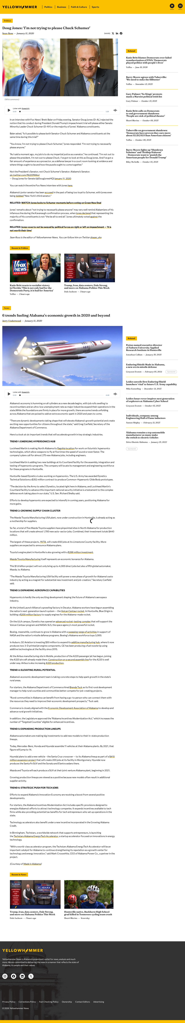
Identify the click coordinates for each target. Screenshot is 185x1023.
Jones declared (83, 213)
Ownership (67, 1001)
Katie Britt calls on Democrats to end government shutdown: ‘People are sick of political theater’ (145, 113)
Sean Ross (7, 33)
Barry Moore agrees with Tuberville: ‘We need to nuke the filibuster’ (146, 78)
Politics (7, 20)
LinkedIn (117, 33)
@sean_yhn (95, 237)
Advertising (98, 1001)
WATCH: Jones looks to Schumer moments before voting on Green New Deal (61, 202)
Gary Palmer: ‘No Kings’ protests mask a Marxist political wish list (144, 95)
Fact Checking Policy (48, 1001)
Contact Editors (82, 1001)
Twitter (112, 33)
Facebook (121, 33)
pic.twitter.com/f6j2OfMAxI (24, 175)
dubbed (20, 195)
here (70, 185)
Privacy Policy (8, 1001)
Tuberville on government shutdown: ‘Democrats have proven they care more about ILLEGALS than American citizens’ (148, 133)
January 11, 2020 (62, 178)
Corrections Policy (27, 1001)
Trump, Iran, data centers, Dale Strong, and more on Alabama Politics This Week (87, 286)
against (94, 216)
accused (49, 192)
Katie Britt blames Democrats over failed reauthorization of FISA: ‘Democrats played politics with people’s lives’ (149, 60)
